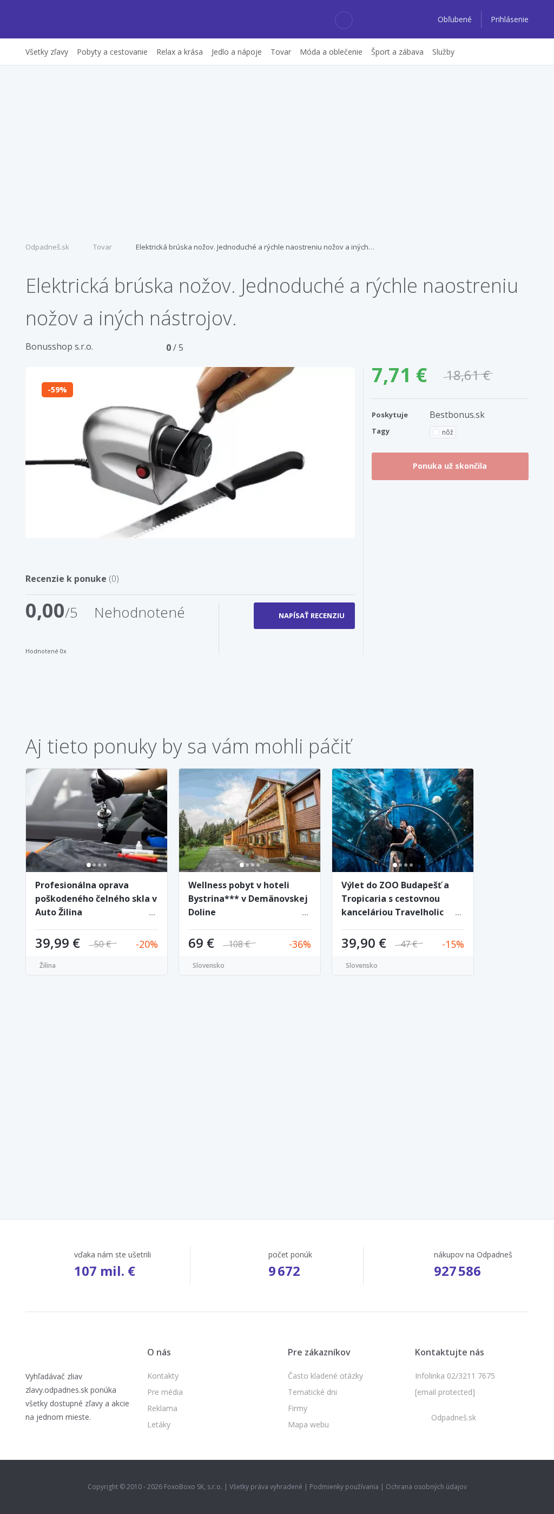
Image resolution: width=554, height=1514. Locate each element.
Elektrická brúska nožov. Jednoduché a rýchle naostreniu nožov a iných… (255, 247)
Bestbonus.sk (457, 415)
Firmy (297, 1408)
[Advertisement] (277, 152)
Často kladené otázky (325, 1376)
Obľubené (456, 19)
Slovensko (209, 965)
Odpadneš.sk (47, 247)
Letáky (158, 1424)
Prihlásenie (510, 19)
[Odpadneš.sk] (67, 19)
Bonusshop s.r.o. (59, 346)
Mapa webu (308, 1424)
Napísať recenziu (312, 615)
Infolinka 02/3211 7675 (455, 1376)
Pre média (165, 1392)
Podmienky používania (344, 1486)
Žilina (47, 965)
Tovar (102, 247)
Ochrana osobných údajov (426, 1486)
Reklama (162, 1408)
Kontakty (163, 1376)
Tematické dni (312, 1392)
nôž (447, 432)
